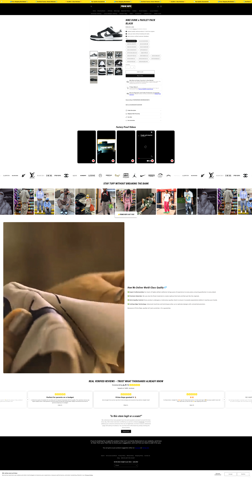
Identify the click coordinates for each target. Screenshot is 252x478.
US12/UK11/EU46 (131, 61)
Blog (118, 458)
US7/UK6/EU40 (144, 49)
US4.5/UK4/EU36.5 (143, 41)
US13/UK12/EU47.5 (143, 61)
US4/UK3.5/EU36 (131, 41)
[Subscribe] (136, 465)
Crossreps (141, 421)
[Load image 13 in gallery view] (94, 80)
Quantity (128, 64)
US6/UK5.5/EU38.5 (131, 47)
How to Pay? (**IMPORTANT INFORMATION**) (137, 99)
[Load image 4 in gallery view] (118, 55)
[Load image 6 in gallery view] (102, 63)
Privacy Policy (89, 475)
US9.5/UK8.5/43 (156, 55)
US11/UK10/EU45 (155, 58)
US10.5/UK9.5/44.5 (143, 58)
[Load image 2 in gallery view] (102, 55)
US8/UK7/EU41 (144, 52)
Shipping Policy (139, 455)
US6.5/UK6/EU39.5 (131, 49)
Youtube (137, 448)
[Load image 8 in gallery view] (118, 63)
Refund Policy (130, 455)
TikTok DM (145, 448)
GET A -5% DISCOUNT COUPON (134, 104)
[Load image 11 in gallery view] (110, 71)
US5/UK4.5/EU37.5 (131, 44)
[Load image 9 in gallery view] (94, 71)
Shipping (134, 28)
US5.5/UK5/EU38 (144, 44)
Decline (243, 474)
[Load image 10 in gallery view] (102, 71)
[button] (91, 6)
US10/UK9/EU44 (131, 58)
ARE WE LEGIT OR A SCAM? (128, 458)
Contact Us (147, 455)
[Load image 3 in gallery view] (110, 55)
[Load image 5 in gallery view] (94, 63)
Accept (230, 474)
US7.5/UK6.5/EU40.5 (132, 52)
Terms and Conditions (111, 455)
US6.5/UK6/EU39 (144, 47)
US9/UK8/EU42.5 (144, 55)
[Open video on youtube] (93, 160)
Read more (126, 431)
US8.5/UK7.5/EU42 (131, 55)
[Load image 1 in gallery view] (94, 55)
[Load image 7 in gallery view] (110, 63)
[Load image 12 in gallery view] (118, 71)
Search (103, 455)
